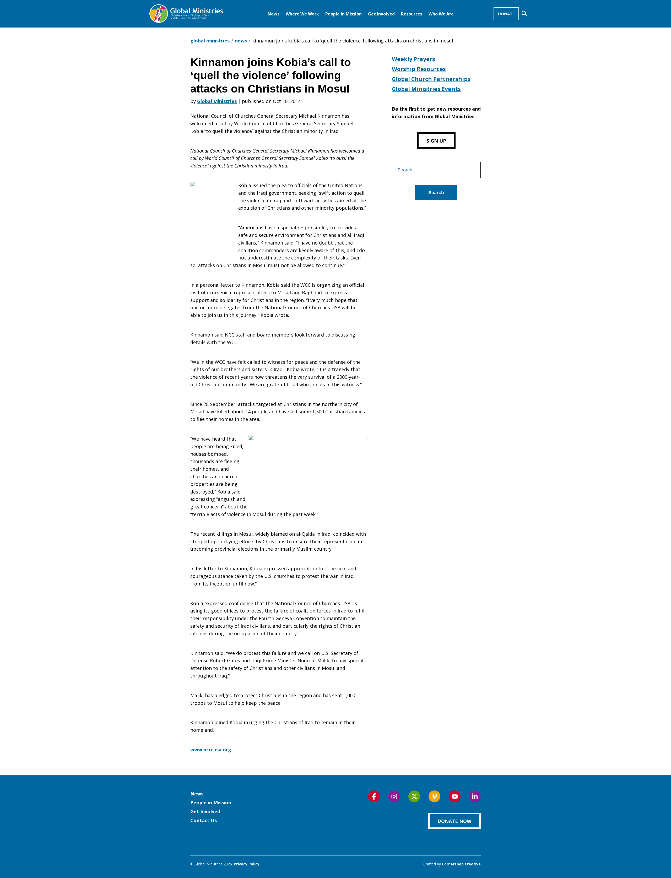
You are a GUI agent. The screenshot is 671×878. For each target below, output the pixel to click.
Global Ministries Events (426, 89)
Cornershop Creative (461, 863)
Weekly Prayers (413, 59)
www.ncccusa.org (211, 749)
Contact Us (203, 820)
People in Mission (343, 14)
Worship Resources (419, 69)
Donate (506, 13)
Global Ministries (217, 101)
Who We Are (441, 14)
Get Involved (381, 14)
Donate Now (454, 821)
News (273, 14)
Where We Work (302, 14)
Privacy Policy (246, 863)
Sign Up (436, 141)
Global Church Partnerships (431, 79)
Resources (411, 14)
